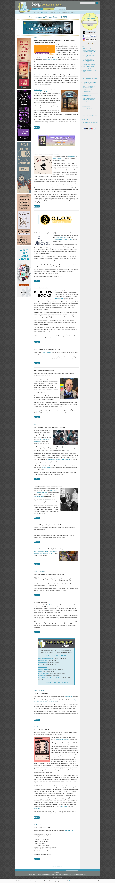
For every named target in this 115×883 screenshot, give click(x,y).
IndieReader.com (68, 830)
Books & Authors (86, 106)
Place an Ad (52, 12)
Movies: (88, 102)
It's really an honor (46, 467)
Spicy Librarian (72, 156)
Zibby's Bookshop (38, 90)
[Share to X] (87, 128)
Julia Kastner (64, 806)
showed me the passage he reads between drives (60, 459)
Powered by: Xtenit (57, 877)
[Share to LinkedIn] (90, 128)
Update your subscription (72, 870)
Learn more (72, 881)
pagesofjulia (36, 808)
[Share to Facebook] (85, 128)
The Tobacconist (65, 739)
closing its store (47, 352)
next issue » (60, 866)
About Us (34, 874)
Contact (38, 874)
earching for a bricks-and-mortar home (63, 239)
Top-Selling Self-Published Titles (90, 122)
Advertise (43, 874)
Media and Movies (86, 95)
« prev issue (53, 866)
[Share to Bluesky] (94, 128)
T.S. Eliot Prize (68, 696)
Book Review (85, 113)
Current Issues (58, 874)
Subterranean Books (39, 496)
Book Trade (60, 9)
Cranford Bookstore (60, 237)
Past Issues (44, 12)
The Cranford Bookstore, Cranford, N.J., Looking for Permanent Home (89, 61)
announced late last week (51, 59)
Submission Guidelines (50, 874)
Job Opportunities (75, 874)
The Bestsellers (86, 119)
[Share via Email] (82, 128)
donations (75, 44)
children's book (48, 91)
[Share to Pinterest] (92, 128)
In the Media (64, 874)
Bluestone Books (59, 298)
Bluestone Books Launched (89, 64)
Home (37, 9)
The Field (58, 739)
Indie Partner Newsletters (68, 12)
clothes (41, 91)
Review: (90, 115)
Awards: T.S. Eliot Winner (88, 108)
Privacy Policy (83, 874)
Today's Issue (36, 12)
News (83, 46)
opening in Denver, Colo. (58, 158)
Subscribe (69, 874)
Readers (48, 9)
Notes (83, 76)
